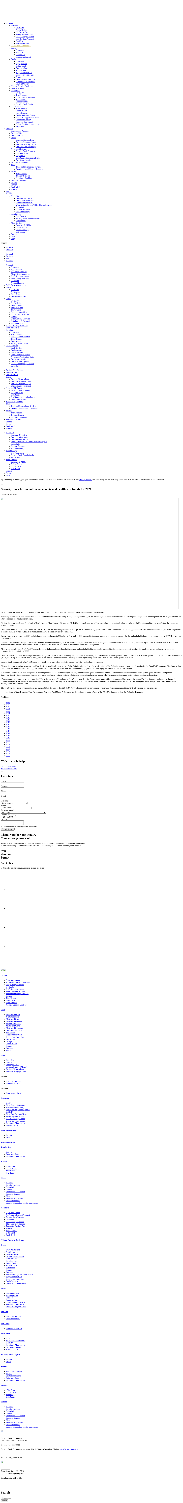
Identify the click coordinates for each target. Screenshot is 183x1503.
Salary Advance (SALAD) (16, 1067)
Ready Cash (11, 1039)
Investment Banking (24, 178)
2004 (8, 751)
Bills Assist (10, 1032)
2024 (8, 706)
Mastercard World (13, 1026)
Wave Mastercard (13, 1015)
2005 (8, 749)
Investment (5, 1098)
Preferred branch (7, 810)
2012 (8, 733)
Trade (13, 165)
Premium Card (11, 1261)
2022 (8, 711)
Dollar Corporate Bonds (15, 1121)
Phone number (6, 791)
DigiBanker (20, 156)
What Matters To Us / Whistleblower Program (34, 205)
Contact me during (8, 815)
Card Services (21, 111)
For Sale (4, 1312)
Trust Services (6, 1147)
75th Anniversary (23, 212)
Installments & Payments (25, 82)
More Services (16, 223)
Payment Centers (22, 84)
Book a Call (15, 187)
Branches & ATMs (23, 225)
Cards (13, 59)
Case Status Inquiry (23, 120)
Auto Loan (20, 52)
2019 (8, 717)
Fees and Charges (13, 1194)
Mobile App (10, 1171)
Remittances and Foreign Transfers (29, 169)
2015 (8, 726)
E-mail (3, 796)
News (13, 236)
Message (4, 819)
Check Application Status (16, 1283)
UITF (8, 1103)
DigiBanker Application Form (27, 158)
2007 (8, 744)
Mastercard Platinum (14, 1021)
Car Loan (9, 1062)
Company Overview (24, 198)
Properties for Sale (13, 1083)
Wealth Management (8, 1142)
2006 (8, 747)
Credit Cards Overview (15, 1256)
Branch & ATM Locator (15, 1192)
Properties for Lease (14, 1093)
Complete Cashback (14, 1030)
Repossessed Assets (23, 57)
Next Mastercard (12, 1017)
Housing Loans (12, 1295)
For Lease (5, 1324)
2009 (8, 740)
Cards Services (12, 1281)
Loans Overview (12, 1293)
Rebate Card (11, 1263)
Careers (14, 234)
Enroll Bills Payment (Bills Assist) (19, 1274)
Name (3, 781)
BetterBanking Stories (14, 1198)
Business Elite (16, 133)
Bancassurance (22, 102)
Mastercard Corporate (14, 1028)
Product (4, 805)
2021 (8, 713)
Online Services (17, 106)
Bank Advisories (17, 88)
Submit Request (8, 829)
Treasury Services (23, 176)
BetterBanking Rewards (25, 79)
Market (14, 171)
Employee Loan (12, 1065)
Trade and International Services (28, 167)
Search (4, 1501)
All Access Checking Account (18, 982)
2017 (8, 722)
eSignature (20, 126)
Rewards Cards (22, 68)
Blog (13, 239)
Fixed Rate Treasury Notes (16, 1114)
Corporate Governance (25, 200)
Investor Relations (23, 209)
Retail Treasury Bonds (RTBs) (18, 1110)
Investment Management (15, 1123)
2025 (8, 704)
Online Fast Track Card (25, 75)
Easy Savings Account (25, 39)
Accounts (14, 25)
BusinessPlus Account (19, 131)
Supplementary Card (24, 73)
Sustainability (16, 214)
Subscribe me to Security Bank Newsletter (20, 827)
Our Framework (22, 216)
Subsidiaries (20, 207)
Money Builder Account (25, 34)
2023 (8, 708)
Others (3, 1178)
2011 (8, 735)
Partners (14, 185)
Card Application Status (25, 115)
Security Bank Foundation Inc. (28, 218)
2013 (8, 731)
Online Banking (22, 230)
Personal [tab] (9, 254)
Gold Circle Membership (20, 46)
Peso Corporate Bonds (15, 1116)
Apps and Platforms (19, 149)
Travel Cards (21, 70)
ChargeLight (11, 1041)
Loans (13, 48)
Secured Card (11, 1265)
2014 (8, 729)
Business (9, 129)
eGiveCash (20, 232)
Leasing (14, 182)
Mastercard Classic (13, 1023)
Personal (9, 23)
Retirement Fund (12, 1154)
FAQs (8, 1050)
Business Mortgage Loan (26, 142)
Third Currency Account (15, 991)
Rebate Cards (21, 66)
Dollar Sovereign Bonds (15, 1119)
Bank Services (21, 108)
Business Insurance (18, 180)
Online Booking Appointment (27, 124)
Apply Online (21, 30)
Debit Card (10, 1000)
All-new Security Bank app (21, 86)
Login (4, 243)
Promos (19, 77)
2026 (8, 702)
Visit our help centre (9, 768)
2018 (8, 720)
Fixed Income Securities (25, 97)
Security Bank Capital (24, 104)
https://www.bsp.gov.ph (69, 1449)
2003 (8, 753)
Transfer (4, 1161)
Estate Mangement (13, 1376)
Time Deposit (21, 99)
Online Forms (21, 227)
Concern (4, 801)
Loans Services (22, 113)
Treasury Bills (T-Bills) (15, 1107)
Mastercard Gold (12, 1019)
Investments (15, 90)
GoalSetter (20, 41)
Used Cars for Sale (13, 1081)
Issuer (8, 1137)
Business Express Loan (25, 140)
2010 (8, 738)
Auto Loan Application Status (27, 117)
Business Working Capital (26, 144)
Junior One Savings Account (17, 994)
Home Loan (20, 55)
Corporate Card (17, 135)
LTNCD (9, 1112)
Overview (20, 28)
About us (9, 194)
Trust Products (21, 95)
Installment (10, 1268)
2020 (8, 715)
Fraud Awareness (13, 1201)
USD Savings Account (25, 37)
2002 (8, 756)
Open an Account (13, 980)
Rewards (9, 1048)
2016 (8, 724)
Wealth (8, 191)
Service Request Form (19, 162)
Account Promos (22, 43)
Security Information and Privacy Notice (22, 1203)
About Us (15, 196)
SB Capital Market (13, 1347)
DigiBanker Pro (22, 153)
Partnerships (21, 221)
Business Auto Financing (26, 147)
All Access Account (23, 32)
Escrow (9, 1152)
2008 (8, 742)
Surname (4, 786)
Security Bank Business (25, 151)
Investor (9, 1135)
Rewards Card (11, 1259)
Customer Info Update (24, 122)
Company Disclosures (24, 203)
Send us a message (8, 766)
